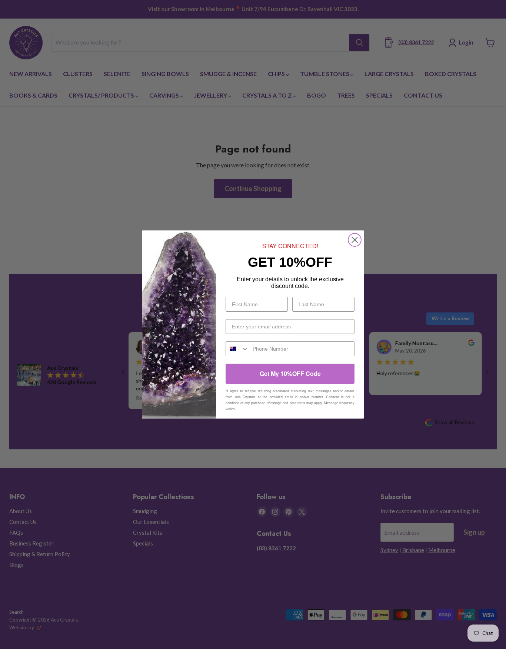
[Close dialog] (354, 239)
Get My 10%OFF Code (290, 373)
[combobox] (237, 349)
